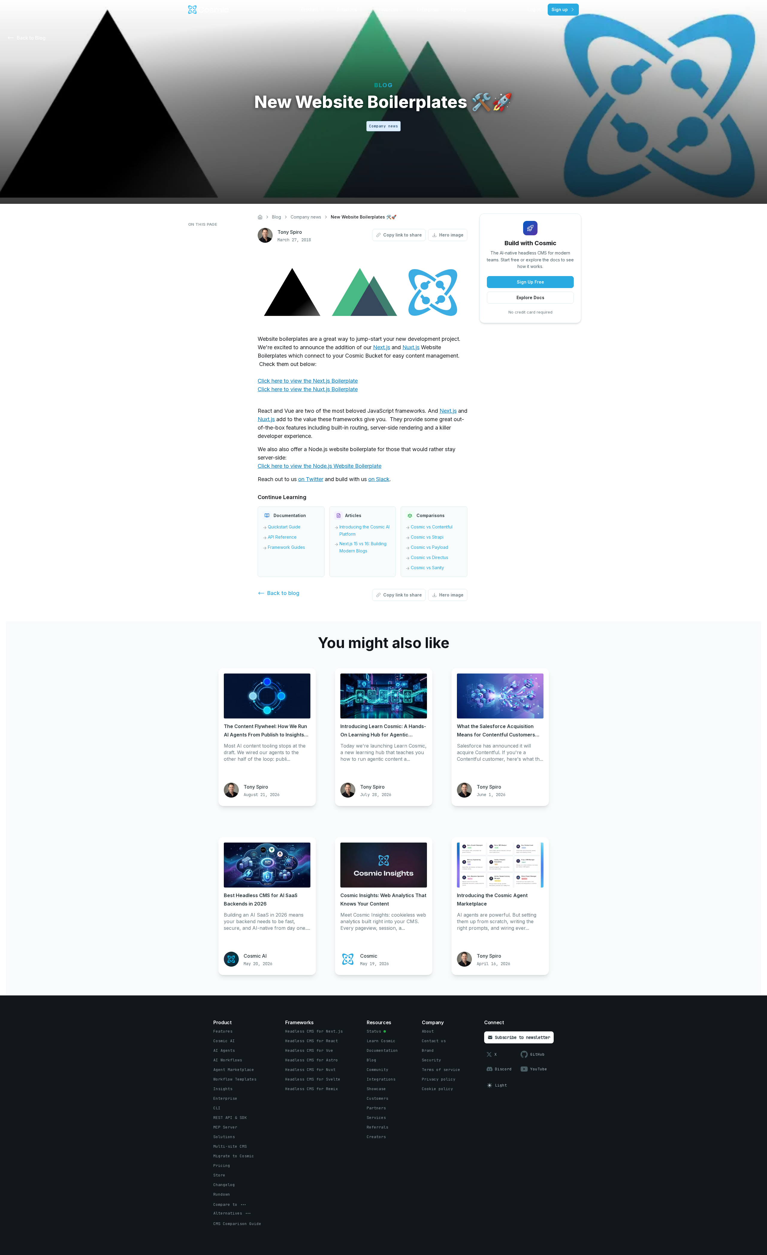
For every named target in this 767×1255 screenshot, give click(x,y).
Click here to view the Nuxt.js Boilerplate (308, 389)
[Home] (260, 217)
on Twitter (310, 479)
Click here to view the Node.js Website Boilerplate (319, 466)
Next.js (381, 347)
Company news (306, 216)
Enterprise (428, 9)
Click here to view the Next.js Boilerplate (308, 381)
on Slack (378, 479)
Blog (276, 216)
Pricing (458, 9)
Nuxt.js (410, 347)
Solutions (347, 9)
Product (309, 9)
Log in (533, 9)
